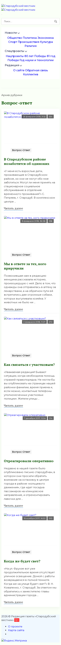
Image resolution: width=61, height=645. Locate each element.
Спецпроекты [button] (14, 51)
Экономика (45, 37)
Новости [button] (11, 32)
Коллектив (30, 74)
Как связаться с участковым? (29, 364)
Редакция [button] (12, 65)
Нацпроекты (15, 56)
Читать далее (13, 208)
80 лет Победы (35, 56)
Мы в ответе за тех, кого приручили (25, 266)
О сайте (18, 70)
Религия (31, 46)
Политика (30, 37)
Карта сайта (16, 630)
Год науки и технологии (36, 60)
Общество (14, 37)
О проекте (15, 626)
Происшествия (28, 42)
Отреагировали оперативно (29, 461)
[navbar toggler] (1, 14)
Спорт (12, 42)
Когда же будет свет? (22, 561)
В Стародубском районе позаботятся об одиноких (26, 161)
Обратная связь (36, 70)
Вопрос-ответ (21, 150)
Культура (46, 42)
